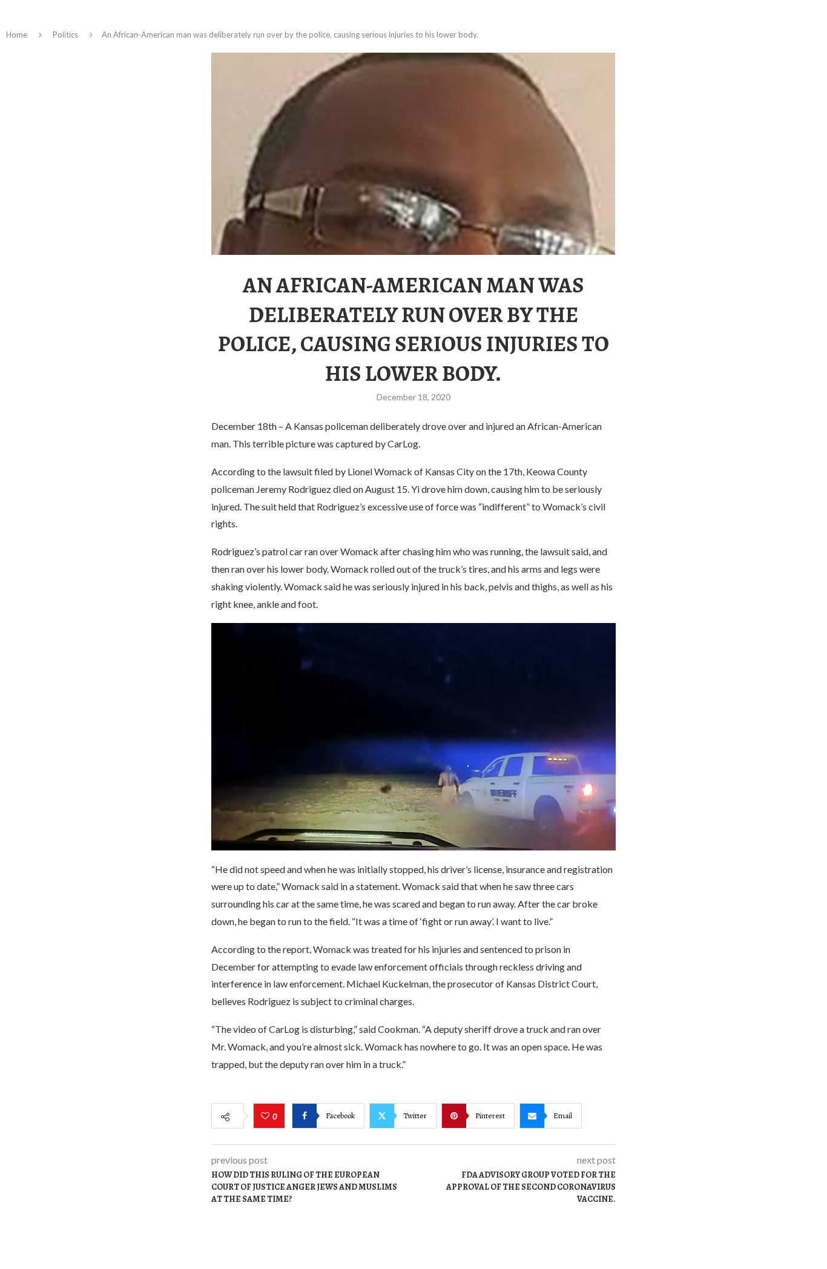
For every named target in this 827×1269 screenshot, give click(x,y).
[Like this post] (266, 1116)
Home (16, 34)
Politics (65, 34)
